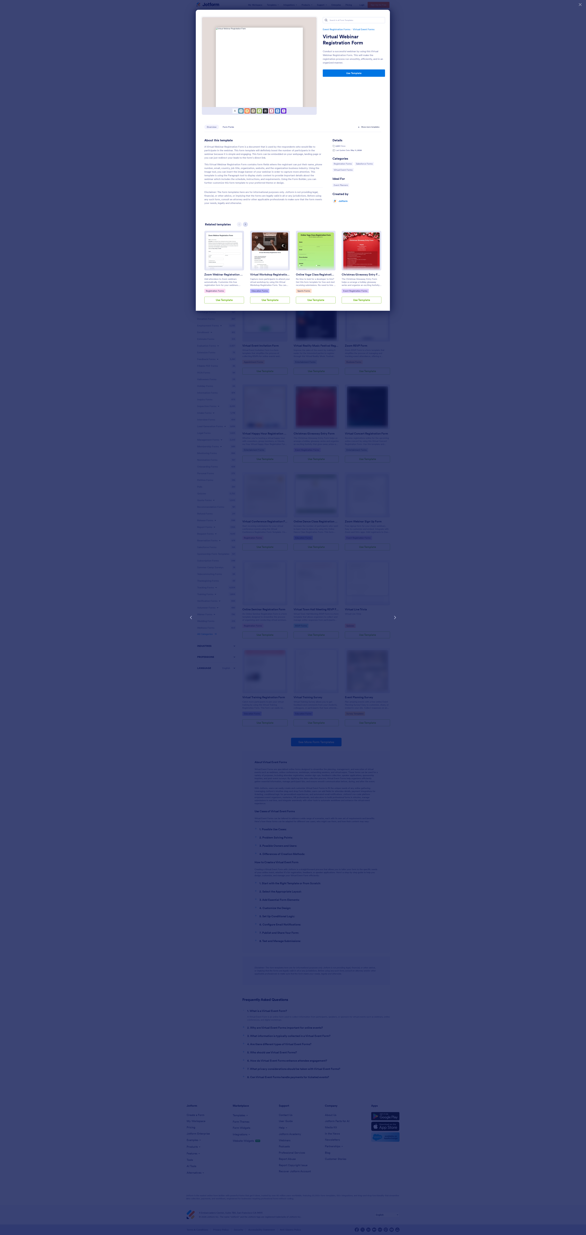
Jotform (343, 201)
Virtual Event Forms (363, 29)
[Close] (580, 4)
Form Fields (228, 127)
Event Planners (341, 185)
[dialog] (293, 617)
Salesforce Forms (364, 163)
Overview (212, 127)
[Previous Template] (191, 617)
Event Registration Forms (336, 29)
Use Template (354, 73)
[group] (224, 269)
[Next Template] (395, 617)
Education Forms (259, 290)
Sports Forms (304, 290)
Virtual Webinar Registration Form (343, 40)
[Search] (326, 20)
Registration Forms (343, 163)
